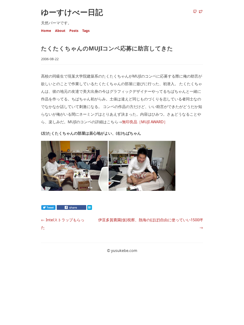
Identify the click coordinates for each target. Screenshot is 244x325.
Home (46, 30)
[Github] (195, 12)
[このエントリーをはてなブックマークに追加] (97, 208)
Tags (86, 30)
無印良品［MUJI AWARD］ (145, 121)
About (60, 30)
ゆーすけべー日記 (72, 12)
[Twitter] (200, 12)
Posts (73, 30)
